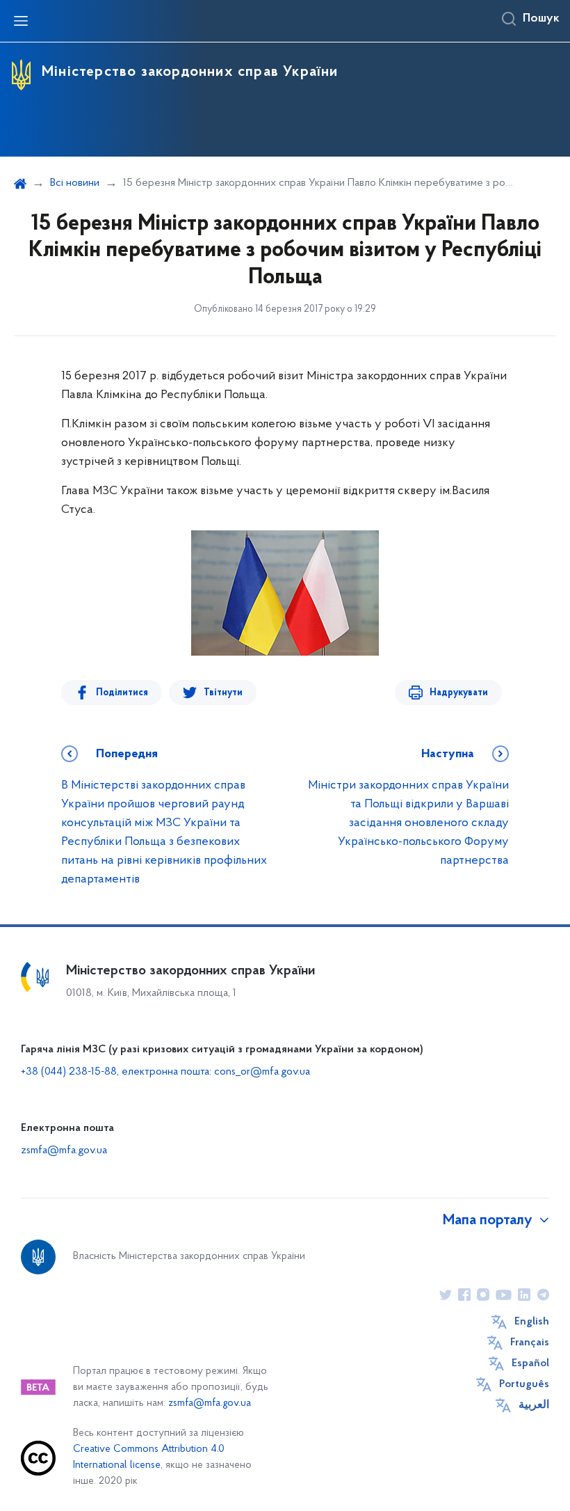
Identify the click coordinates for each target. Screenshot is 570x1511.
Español (530, 1363)
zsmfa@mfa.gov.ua (64, 1150)
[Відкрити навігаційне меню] (21, 21)
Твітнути (223, 693)
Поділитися (122, 693)
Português (524, 1384)
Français (529, 1342)
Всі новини (74, 183)
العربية (534, 1405)
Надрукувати (459, 693)
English (531, 1321)
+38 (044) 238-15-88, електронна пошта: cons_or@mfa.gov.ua (165, 1071)
